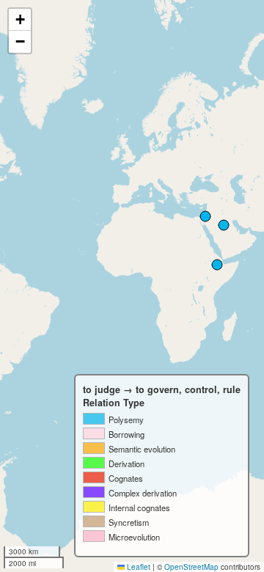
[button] (20, 20)
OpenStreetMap (191, 567)
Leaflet (137, 567)
